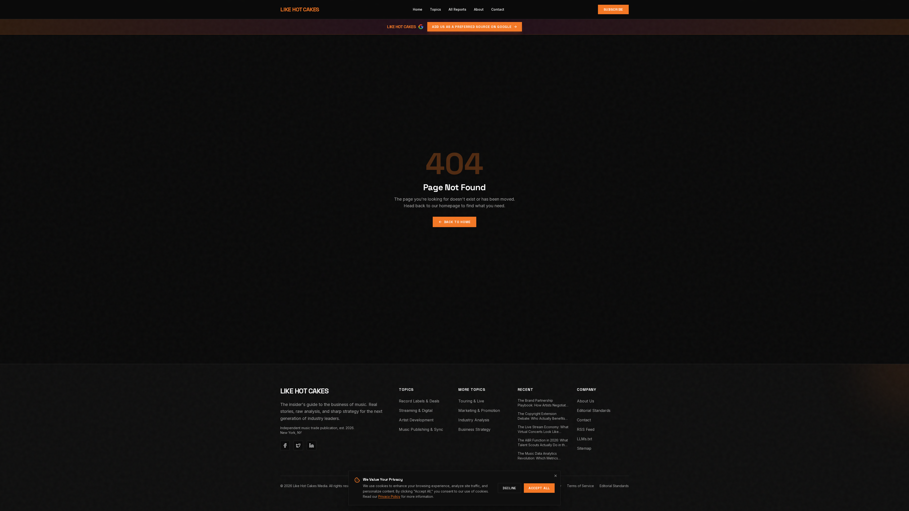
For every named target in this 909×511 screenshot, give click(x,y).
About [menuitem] (479, 9)
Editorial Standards (593, 410)
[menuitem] (435, 9)
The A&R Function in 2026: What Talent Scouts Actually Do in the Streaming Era (543, 442)
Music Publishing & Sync (421, 429)
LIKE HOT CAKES (299, 9)
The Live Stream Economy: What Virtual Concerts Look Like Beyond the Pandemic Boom (543, 429)
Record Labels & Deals (419, 401)
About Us (585, 401)
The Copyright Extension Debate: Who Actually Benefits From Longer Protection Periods (543, 416)
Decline (509, 488)
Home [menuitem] (417, 9)
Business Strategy (474, 429)
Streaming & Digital (415, 410)
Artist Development (416, 420)
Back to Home (457, 222)
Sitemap (584, 448)
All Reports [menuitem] (457, 9)
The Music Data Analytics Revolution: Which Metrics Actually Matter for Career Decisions (538, 456)
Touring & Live (471, 401)
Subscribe (613, 9)
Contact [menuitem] (497, 9)
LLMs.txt (584, 438)
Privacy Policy (389, 496)
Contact (584, 420)
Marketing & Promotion (479, 410)
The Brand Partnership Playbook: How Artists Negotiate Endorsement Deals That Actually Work (543, 403)
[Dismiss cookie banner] (555, 476)
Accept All (539, 488)
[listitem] (285, 445)
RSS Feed (585, 429)
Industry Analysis (473, 420)
